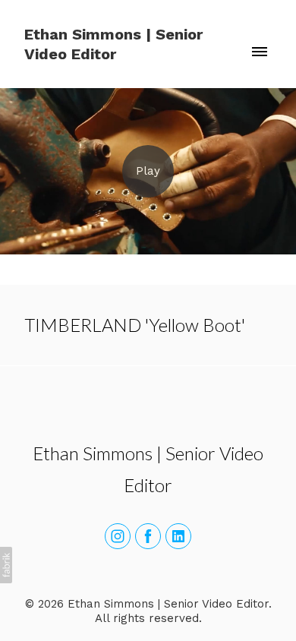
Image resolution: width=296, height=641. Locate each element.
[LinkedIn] (178, 536)
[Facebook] (148, 536)
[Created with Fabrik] (6, 565)
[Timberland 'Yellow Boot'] (148, 171)
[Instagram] (118, 536)
